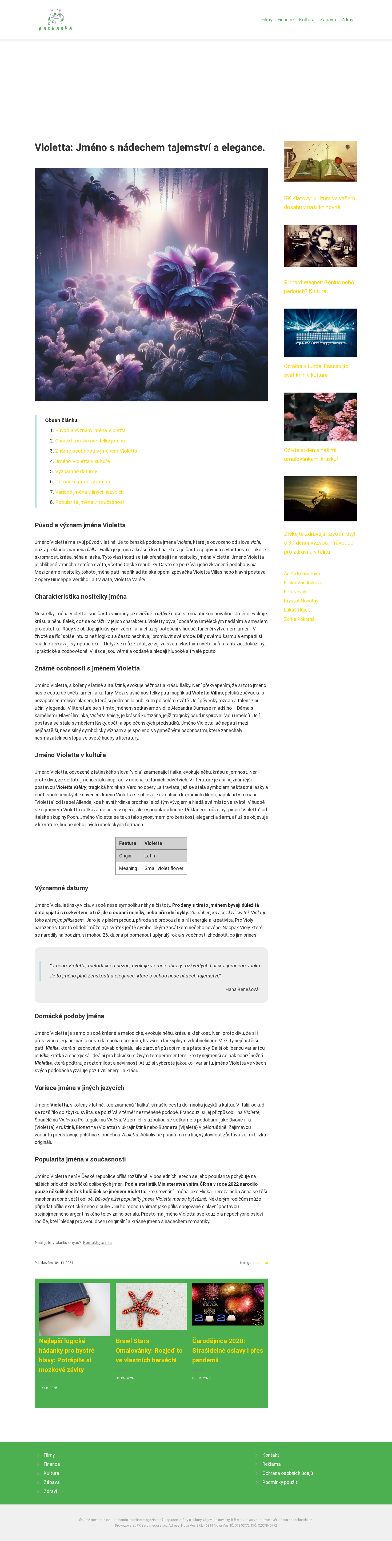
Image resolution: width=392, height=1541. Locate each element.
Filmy (266, 19)
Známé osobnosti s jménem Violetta (96, 451)
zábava (262, 1263)
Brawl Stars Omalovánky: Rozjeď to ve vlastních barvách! (149, 1350)
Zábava (328, 19)
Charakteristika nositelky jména (90, 441)
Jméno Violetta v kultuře (82, 461)
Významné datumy (76, 471)
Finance (286, 19)
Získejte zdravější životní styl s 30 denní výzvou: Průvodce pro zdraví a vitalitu (319, 543)
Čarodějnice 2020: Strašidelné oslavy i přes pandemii (227, 1350)
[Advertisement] (196, 79)
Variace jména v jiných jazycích (89, 492)
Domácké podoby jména (82, 481)
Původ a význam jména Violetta (90, 430)
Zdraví (348, 19)
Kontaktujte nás (97, 1242)
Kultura (307, 19)
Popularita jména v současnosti (90, 502)
